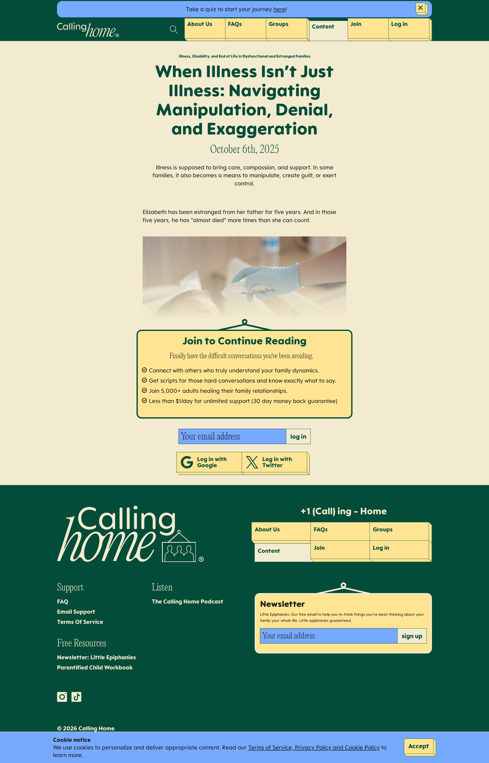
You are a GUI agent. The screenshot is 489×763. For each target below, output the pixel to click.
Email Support (76, 611)
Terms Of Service (80, 621)
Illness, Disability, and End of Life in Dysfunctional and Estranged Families (244, 56)
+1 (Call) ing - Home (343, 511)
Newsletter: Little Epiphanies (96, 657)
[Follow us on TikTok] (76, 697)
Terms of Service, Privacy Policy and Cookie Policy (314, 747)
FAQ (62, 601)
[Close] (422, 9)
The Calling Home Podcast (187, 601)
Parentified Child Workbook (95, 667)
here (280, 9)
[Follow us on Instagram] (62, 697)
